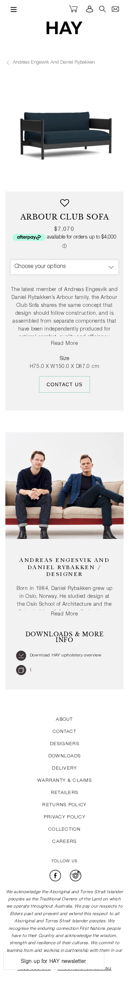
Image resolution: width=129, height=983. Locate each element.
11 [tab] (108, 180)
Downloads (64, 756)
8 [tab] (78, 180)
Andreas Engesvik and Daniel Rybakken (53, 62)
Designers (64, 744)
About (64, 719)
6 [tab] (58, 180)
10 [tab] (98, 180)
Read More (64, 343)
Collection (64, 829)
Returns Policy (64, 805)
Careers (64, 842)
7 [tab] (68, 180)
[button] (64, 206)
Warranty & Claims (64, 781)
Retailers (64, 793)
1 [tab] (8, 180)
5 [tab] (48, 180)
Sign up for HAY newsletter (53, 961)
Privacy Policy (64, 817)
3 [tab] (28, 180)
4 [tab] (38, 180)
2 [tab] (18, 180)
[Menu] (11, 9)
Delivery (64, 768)
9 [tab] (88, 180)
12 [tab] (118, 180)
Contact (64, 732)
